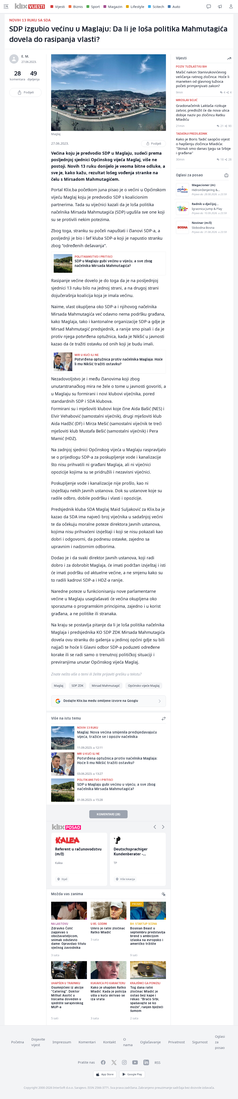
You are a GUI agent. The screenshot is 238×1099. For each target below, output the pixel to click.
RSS (157, 1062)
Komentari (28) (108, 814)
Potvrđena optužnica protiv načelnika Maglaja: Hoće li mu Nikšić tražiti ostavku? (117, 761)
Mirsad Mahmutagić (106, 685)
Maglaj (58, 685)
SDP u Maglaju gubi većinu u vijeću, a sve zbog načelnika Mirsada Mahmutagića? (116, 787)
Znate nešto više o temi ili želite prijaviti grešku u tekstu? (96, 674)
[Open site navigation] (6, 6)
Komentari (87, 1042)
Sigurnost (200, 1042)
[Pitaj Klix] (209, 6)
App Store (107, 1074)
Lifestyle (137, 6)
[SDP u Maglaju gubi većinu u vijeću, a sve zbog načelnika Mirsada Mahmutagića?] (62, 790)
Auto (176, 6)
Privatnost (176, 1042)
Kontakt (109, 1042)
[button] (155, 827)
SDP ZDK (77, 685)
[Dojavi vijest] (220, 6)
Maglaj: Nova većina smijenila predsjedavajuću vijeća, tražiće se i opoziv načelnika (117, 735)
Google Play (134, 1074)
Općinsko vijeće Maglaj (143, 685)
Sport (95, 6)
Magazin (115, 6)
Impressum (62, 1042)
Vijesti (60, 6)
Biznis (78, 6)
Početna (17, 1042)
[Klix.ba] (30, 6)
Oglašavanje (150, 1042)
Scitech (158, 6)
